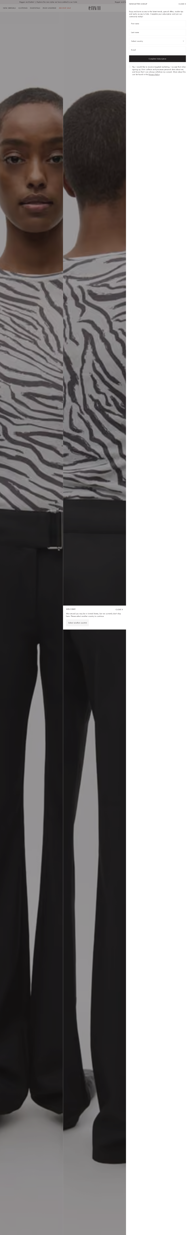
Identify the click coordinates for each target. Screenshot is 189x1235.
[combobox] (77, 622)
